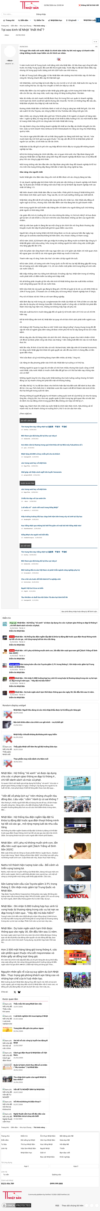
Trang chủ (10, 20)
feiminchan (27, 582)
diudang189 (27, 519)
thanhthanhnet (28, 528)
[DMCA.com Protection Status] (16, 1205)
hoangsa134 (27, 457)
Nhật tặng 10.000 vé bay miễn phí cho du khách (40, 454)
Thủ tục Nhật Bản (28, 1144)
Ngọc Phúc (27, 466)
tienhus (26, 429)
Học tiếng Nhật (46, 1144)
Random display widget (14, 705)
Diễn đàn (24, 20)
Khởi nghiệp (65, 1156)
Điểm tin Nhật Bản (17, 630)
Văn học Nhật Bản (47, 1140)
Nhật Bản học (56, 20)
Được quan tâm (10, 999)
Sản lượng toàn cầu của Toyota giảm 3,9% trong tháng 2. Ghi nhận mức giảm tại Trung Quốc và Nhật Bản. (51, 665)
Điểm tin (7, 617)
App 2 (75, 1166)
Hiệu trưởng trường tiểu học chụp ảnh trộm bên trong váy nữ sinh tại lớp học (51, 516)
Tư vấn (6, 1174)
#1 (96, 46)
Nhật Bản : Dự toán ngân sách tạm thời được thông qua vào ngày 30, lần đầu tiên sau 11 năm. (52, 691)
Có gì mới (72, 20)
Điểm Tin (40, 20)
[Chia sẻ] (91, 46)
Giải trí (43, 1152)
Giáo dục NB (65, 1140)
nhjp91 (26, 591)
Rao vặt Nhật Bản (47, 1156)
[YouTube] (97, 1205)
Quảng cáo (56, 1174)
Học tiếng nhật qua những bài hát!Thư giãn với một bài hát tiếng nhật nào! (51, 525)
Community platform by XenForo (49, 1194)
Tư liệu (4, 1144)
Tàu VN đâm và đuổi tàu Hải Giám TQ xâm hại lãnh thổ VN (44, 597)
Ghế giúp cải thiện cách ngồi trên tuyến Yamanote (41, 472)
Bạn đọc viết (65, 1152)
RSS (57, 1205)
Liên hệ (4, 1148)
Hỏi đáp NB (64, 1144)
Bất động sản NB (66, 1135)
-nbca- (7, 35)
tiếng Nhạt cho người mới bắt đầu (35, 534)
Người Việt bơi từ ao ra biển (32, 588)
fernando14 (27, 573)
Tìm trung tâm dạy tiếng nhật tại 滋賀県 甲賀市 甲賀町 (44, 426)
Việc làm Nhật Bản (28, 1148)
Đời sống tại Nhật (28, 1140)
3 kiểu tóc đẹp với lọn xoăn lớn (33, 498)
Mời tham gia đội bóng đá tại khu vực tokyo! (39, 435)
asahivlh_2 (27, 510)
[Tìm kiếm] (32, 14)
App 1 (26, 1166)
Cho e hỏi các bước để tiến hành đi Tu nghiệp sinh (41, 579)
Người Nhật (45, 1148)
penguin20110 (28, 475)
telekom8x (27, 439)
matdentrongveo (29, 537)
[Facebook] (87, 1205)
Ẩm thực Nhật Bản (47, 1135)
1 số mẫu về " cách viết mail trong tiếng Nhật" (40, 507)
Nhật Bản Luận (90, 20)
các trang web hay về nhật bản (33, 463)
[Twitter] (92, 1205)
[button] (30, 20)
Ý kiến (62, 1148)
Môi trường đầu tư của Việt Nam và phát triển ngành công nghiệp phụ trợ (50, 570)
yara (25, 448)
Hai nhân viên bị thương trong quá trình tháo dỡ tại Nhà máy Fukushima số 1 (51, 445)
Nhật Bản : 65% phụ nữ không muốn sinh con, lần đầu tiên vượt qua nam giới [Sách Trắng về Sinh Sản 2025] (53, 651)
